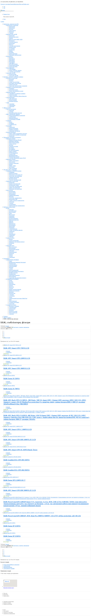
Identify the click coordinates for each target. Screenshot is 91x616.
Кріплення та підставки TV (15, 174)
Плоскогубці (12, 293)
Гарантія (12, 4)
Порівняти (8, 352)
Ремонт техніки (7, 602)
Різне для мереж (13, 168)
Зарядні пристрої (13, 84)
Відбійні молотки (13, 272)
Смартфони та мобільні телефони (17, 93)
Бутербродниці (12, 210)
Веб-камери (12, 61)
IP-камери (11, 147)
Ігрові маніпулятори (14, 65)
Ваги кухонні (12, 212)
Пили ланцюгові (13, 312)
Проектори (11, 182)
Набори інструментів (14, 290)
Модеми (11, 145)
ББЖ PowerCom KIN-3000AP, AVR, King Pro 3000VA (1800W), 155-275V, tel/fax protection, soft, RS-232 (42, 516)
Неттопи (11, 29)
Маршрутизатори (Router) (15, 140)
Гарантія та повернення (9, 613)
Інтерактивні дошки (14, 185)
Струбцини (12, 295)
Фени (10, 244)
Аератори (11, 314)
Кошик (6, 14)
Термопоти (11, 231)
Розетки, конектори (14, 163)
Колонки (11, 57)
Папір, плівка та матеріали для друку (18, 133)
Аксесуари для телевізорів (15, 176)
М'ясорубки (12, 226)
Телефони (11, 123)
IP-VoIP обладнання (14, 150)
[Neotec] (3, 10)
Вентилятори (12, 248)
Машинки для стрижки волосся (16, 241)
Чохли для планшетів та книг (16, 91)
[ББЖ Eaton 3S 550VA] (9, 375)
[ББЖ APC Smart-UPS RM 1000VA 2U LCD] (14, 436)
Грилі (10, 213)
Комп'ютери (12, 26)
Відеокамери (12, 191)
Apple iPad (11, 104)
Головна (5, 316)
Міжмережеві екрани (14, 156)
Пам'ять (11, 38)
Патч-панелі (12, 161)
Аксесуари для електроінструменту (17, 277)
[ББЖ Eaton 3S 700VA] (9, 385)
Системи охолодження (14, 46)
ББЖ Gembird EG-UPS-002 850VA (16, 470)
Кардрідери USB (13, 199)
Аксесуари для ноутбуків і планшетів (18, 85)
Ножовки (11, 292)
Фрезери (11, 267)
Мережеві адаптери (13, 141)
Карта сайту (6, 595)
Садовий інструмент (14, 302)
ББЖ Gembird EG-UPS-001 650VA (16, 460)
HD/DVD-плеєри (13, 173)
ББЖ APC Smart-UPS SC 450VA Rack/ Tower (20, 450)
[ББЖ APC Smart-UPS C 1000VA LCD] (13, 426)
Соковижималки (13, 228)
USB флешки (12, 69)
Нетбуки (11, 80)
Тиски (10, 297)
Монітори (11, 31)
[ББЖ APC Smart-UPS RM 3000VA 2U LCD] (14, 487)
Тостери (11, 232)
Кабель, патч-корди (13, 160)
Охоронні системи (13, 146)
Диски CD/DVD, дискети (15, 70)
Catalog (2, 21)
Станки (11, 268)
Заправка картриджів (8, 601)
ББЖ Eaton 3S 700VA (11, 389)
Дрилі (10, 261)
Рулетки (11, 288)
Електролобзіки (13, 266)
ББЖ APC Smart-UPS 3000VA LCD (16, 368)
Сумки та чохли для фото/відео (16, 200)
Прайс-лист (26, 4)
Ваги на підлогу (13, 247)
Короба (11, 164)
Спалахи (11, 203)
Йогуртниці (12, 214)
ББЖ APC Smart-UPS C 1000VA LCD (17, 429)
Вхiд (4, 609)
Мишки (11, 51)
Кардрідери (12, 43)
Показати (3, 328)
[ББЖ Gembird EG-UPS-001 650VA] (12, 456)
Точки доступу (12, 143)
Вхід (4, 19)
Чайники (11, 236)
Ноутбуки (11, 79)
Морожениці (12, 223)
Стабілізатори (12, 116)
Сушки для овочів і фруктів (15, 230)
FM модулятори (13, 100)
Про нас (21, 4)
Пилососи (11, 253)
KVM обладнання (13, 152)
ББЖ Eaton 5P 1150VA (11, 526)
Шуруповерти (12, 276)
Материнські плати (13, 37)
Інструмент (12, 167)
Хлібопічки (12, 235)
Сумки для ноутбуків (14, 82)
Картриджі (11, 136)
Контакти (17, 4)
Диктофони (12, 62)
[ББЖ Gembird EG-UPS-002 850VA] (12, 467)
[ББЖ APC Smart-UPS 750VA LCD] (12, 345)
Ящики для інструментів (15, 289)
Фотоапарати (12, 194)
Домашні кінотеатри (14, 177)
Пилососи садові (13, 311)
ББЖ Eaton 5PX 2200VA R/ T (14, 480)
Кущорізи (11, 310)
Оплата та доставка (5, 4)
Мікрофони (12, 60)
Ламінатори (12, 127)
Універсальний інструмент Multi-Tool (18, 298)
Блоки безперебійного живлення (17, 115)
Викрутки (11, 286)
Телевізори (11, 172)
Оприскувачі (12, 308)
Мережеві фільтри (13, 118)
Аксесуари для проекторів (15, 186)
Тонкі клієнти (12, 30)
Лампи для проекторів (14, 187)
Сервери (11, 33)
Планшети (11, 88)
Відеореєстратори (13, 101)
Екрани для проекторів (14, 183)
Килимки (11, 52)
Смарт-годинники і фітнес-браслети (18, 96)
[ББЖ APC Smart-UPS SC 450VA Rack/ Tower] (14, 446)
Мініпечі (11, 222)
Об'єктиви (11, 201)
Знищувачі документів (14, 131)
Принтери (11, 110)
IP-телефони (12, 149)
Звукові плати (12, 47)
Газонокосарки (12, 307)
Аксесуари (11, 303)
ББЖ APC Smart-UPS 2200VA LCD (16, 358)
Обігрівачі (11, 250)
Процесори (12, 35)
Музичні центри (13, 178)
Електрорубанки (13, 265)
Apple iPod (11, 106)
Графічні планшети (13, 129)
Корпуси (11, 44)
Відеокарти (12, 40)
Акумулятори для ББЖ (14, 119)
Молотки (11, 283)
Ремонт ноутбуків (7, 604)
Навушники (12, 58)
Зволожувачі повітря (14, 249)
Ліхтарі (11, 256)
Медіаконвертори (13, 155)
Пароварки (11, 227)
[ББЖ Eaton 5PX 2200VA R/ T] (11, 477)
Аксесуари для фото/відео (15, 198)
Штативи (11, 196)
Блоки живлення (13, 53)
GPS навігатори (13, 98)
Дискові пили (12, 263)
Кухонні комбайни (13, 218)
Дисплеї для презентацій (15, 180)
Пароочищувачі (13, 252)
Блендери (11, 209)
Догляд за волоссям (13, 240)
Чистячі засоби (12, 74)
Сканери (11, 111)
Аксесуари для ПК (13, 75)
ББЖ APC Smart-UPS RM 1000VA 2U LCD (19, 439)
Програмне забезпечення (15, 55)
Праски (11, 254)
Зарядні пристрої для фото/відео (17, 205)
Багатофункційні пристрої (15, 113)
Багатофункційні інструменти (16, 271)
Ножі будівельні (13, 301)
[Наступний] (6, 337)
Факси (10, 122)
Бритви (11, 239)
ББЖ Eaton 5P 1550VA (11, 536)
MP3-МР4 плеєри (13, 64)
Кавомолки (12, 217)
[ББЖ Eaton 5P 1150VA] (9, 523)
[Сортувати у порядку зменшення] (20, 327)
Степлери (11, 294)
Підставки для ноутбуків (15, 83)
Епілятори (11, 243)
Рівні (10, 299)
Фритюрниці (12, 234)
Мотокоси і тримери (14, 306)
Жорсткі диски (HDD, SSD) (15, 39)
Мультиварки (12, 225)
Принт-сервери (12, 151)
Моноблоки (12, 27)
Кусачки (11, 281)
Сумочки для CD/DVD (14, 71)
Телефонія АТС (13, 124)
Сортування (3, 327)
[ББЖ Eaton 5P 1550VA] (9, 533)
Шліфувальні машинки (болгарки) (17, 262)
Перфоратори (12, 274)
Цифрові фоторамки (14, 195)
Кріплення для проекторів (15, 189)
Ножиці (11, 285)
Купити (8, 351)
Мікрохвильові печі (14, 219)
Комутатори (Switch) (14, 142)
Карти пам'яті (12, 192)
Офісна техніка (7, 317)
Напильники (12, 284)
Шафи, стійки (12, 165)
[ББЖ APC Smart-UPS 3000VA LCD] (12, 365)
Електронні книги (13, 89)
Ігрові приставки (13, 66)
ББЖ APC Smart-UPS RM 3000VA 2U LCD (19, 490)
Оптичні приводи (13, 42)
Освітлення (12, 257)
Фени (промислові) (13, 270)
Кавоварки (11, 216)
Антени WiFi (12, 154)
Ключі (10, 280)
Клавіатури (12, 49)
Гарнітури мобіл (13, 94)
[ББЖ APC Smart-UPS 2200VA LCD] (12, 355)
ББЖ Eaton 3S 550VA (11, 378)
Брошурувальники (13, 128)
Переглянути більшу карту (8, 587)
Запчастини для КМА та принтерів (17, 134)
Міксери (11, 221)
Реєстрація (6, 611)
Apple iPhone (12, 105)
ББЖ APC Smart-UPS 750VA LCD (16, 348)
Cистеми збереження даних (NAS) (17, 158)
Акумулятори (12, 204)
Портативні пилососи (14, 275)
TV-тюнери (12, 48)
